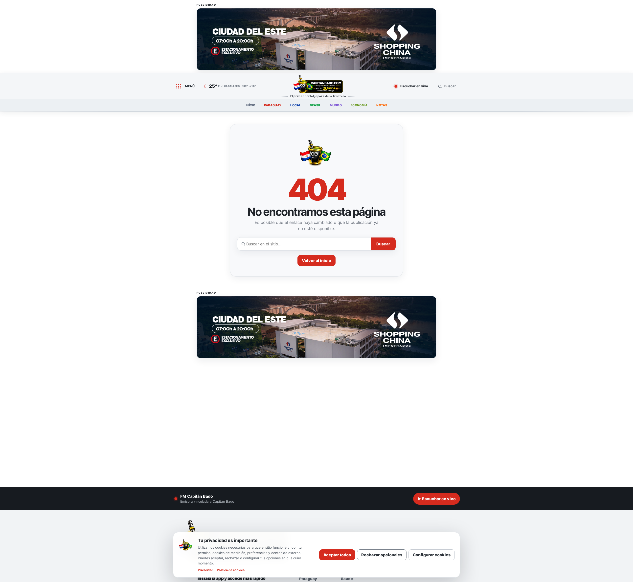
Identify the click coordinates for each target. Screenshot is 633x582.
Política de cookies (231, 570)
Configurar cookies (432, 554)
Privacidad (205, 570)
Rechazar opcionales (381, 554)
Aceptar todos (337, 554)
